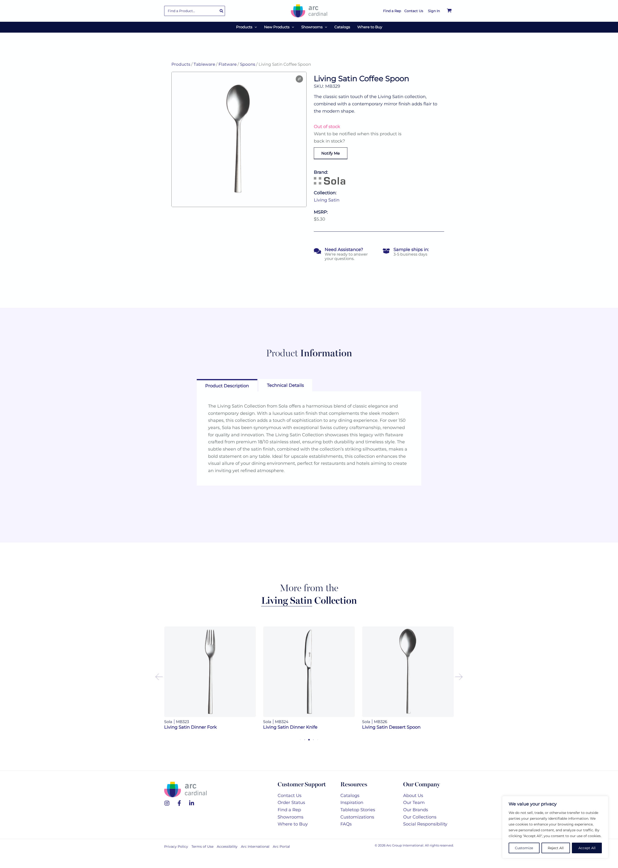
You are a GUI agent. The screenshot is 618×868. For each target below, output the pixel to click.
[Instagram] (167, 803)
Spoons (247, 64)
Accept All (587, 848)
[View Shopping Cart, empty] (449, 10)
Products (180, 64)
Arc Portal (281, 846)
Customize (524, 848)
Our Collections (419, 817)
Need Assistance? (344, 249)
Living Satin (326, 200)
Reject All (556, 848)
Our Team (414, 802)
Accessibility (227, 846)
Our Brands (415, 809)
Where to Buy (293, 824)
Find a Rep (289, 809)
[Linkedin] (191, 803)
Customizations (357, 817)
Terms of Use (202, 846)
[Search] (222, 11)
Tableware (204, 64)
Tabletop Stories (357, 809)
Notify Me (330, 153)
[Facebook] (179, 803)
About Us (413, 795)
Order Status (291, 802)
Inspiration (351, 802)
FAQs (346, 824)
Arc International (255, 846)
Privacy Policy (176, 846)
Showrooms (290, 817)
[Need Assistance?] (317, 251)
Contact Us (290, 795)
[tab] (227, 385)
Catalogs (349, 795)
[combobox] (194, 11)
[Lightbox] (299, 79)
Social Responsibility (425, 824)
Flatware (227, 64)
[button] (254, 27)
